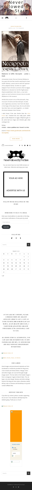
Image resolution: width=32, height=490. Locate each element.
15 (24, 263)
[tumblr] (16, 487)
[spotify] (18, 487)
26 (12, 269)
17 (3, 266)
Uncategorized (16, 26)
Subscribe (6, 227)
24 (3, 269)
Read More (16, 138)
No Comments (20, 28)
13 (16, 263)
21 (20, 266)
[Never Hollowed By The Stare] (6, 18)
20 (16, 266)
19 (12, 266)
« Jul (3, 275)
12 (12, 263)
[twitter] (13, 487)
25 (7, 269)
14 (20, 263)
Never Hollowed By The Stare (16, 6)
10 (3, 263)
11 (7, 263)
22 (24, 266)
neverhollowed (9, 145)
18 (7, 266)
